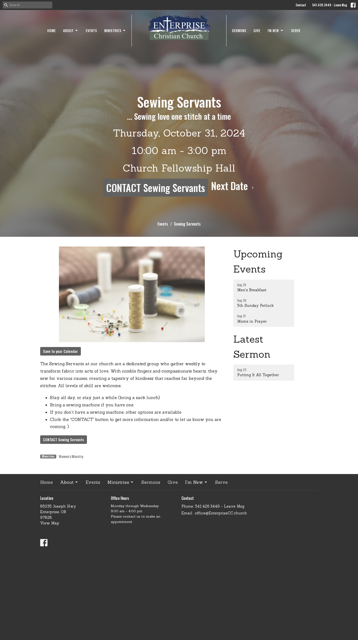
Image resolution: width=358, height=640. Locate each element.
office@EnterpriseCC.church (221, 513)
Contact (301, 4)
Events (91, 30)
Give (257, 30)
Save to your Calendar (60, 351)
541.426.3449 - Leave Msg (329, 4)
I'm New (273, 30)
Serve (296, 30)
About (68, 30)
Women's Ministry (71, 456)
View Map (49, 523)
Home (51, 30)
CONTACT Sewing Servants (155, 187)
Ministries (112, 30)
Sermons (239, 30)
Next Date (230, 185)
